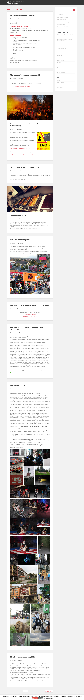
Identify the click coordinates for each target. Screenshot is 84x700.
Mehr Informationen (48, 698)
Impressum (74, 2)
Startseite (49, 2)
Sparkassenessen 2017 (19, 215)
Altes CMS (60, 57)
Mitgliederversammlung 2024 (62, 26)
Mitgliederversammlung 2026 (62, 17)
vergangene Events (62, 69)
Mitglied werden (63, 2)
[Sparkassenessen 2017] (30, 199)
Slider (59, 67)
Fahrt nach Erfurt (17, 385)
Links (69, 2)
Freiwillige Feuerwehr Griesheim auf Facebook (30, 305)
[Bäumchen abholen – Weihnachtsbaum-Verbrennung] (30, 107)
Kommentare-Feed (60, 85)
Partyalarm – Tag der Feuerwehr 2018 (64, 36)
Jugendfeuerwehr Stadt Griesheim (30, 316)
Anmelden (59, 80)
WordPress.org (60, 87)
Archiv (59, 62)
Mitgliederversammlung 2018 (22, 15)
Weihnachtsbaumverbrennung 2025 (64, 22)
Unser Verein (54, 2)
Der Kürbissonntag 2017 (20, 240)
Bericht (59, 65)
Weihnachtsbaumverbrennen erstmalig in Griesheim (28, 328)
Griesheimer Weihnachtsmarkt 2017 (25, 167)
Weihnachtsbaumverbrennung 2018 (25, 75)
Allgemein (60, 55)
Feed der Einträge (60, 82)
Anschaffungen (61, 60)
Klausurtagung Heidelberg (62, 24)
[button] (30, 107)
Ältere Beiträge (49, 691)
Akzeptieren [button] (34, 698)
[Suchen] (74, 10)
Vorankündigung (61, 72)
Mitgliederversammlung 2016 (22, 657)
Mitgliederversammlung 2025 (62, 19)
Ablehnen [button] (41, 698)
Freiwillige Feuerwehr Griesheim (30, 314)
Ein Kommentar (28, 170)
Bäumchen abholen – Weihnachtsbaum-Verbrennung (27, 125)
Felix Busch (20, 18)
